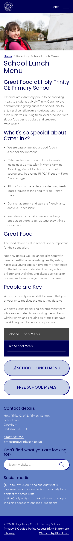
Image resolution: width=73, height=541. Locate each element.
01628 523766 (14, 437)
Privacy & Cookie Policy (20, 528)
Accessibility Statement (53, 528)
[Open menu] (60, 11)
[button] (62, 465)
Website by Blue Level (54, 533)
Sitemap (9, 533)
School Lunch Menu (38, 368)
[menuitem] (36, 340)
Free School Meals (36, 387)
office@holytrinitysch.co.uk (23, 442)
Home (8, 56)
